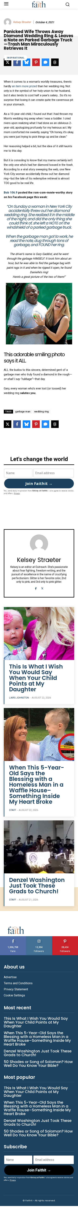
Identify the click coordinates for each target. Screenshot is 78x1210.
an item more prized (24, 86)
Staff (12, 810)
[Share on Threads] (55, 424)
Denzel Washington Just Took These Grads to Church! (37, 885)
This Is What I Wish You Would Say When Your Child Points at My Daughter (36, 677)
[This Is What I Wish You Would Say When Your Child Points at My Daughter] (39, 633)
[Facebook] (35, 587)
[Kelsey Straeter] (8, 22)
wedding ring (41, 411)
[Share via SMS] (45, 424)
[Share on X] (7, 424)
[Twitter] (42, 587)
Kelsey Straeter (22, 22)
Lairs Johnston (19, 697)
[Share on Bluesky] (26, 424)
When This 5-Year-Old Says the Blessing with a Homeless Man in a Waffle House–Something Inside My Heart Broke (36, 784)
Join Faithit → (38, 483)
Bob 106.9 (11, 192)
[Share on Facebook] (17, 424)
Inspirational (16, 58)
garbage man (22, 411)
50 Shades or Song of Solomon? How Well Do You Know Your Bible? (38, 1063)
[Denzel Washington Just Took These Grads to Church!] (39, 846)
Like (13, 937)
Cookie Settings (14, 995)
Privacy (17, 493)
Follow (39, 937)
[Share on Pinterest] (36, 424)
